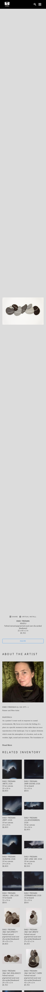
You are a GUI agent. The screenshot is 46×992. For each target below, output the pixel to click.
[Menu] (39, 4)
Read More (7, 745)
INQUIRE (23, 641)
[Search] (35, 4)
